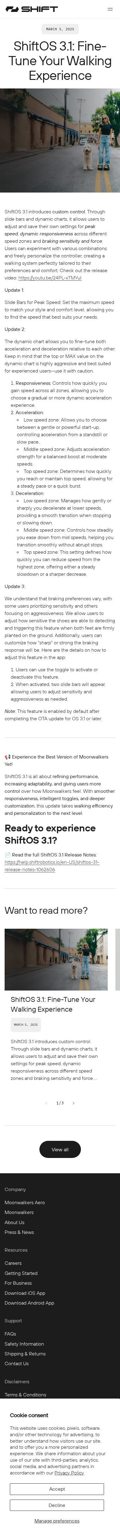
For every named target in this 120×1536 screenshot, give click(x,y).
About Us (14, 1222)
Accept (57, 1489)
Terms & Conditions (25, 1395)
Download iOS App (25, 1293)
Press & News (19, 1232)
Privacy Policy (69, 1473)
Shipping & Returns (25, 1354)
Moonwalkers (19, 1212)
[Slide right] (73, 1103)
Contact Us (17, 1363)
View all (60, 1149)
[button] (110, 9)
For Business (18, 1283)
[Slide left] (46, 1103)
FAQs (10, 1334)
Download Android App (29, 1303)
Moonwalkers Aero (25, 1202)
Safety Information (24, 1344)
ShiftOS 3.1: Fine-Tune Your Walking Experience (53, 1004)
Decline (57, 1505)
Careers (13, 1263)
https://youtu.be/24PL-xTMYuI (50, 278)
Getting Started (21, 1273)
